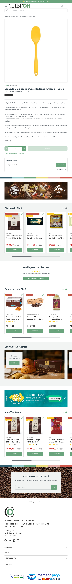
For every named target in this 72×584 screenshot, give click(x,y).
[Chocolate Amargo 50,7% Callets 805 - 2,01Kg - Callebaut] (35, 425)
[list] (36, 50)
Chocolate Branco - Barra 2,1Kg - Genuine (34, 237)
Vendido (47, 148)
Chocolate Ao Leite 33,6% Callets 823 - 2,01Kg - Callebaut (12, 442)
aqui (63, 1)
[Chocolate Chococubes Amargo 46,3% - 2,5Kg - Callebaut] (14, 221)
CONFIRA (14, 363)
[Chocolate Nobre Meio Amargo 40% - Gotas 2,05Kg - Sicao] (56, 425)
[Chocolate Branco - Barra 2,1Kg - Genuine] (35, 221)
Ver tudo (65, 208)
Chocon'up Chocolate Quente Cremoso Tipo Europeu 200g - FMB (56, 238)
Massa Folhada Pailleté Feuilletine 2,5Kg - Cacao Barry (13, 319)
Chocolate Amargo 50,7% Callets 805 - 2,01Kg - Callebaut (33, 442)
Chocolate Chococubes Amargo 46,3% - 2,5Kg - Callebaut (14, 238)
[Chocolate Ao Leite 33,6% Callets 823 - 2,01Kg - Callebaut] (14, 425)
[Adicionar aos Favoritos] (21, 214)
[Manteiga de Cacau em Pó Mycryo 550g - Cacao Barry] (56, 302)
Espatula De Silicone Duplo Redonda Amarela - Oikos (22, 16)
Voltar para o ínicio (35, 502)
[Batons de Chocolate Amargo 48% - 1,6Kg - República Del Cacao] (35, 302)
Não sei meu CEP (61, 169)
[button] (66, 6)
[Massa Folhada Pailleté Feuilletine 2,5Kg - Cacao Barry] (14, 302)
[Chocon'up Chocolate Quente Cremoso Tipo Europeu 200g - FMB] (56, 221)
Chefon (10, 564)
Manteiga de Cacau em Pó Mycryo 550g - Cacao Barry (56, 319)
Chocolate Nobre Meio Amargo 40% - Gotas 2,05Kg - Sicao (56, 442)
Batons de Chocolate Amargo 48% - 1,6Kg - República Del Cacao (34, 319)
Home (6, 16)
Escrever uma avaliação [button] (36, 278)
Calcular (61, 165)
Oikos (6, 85)
